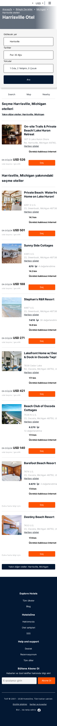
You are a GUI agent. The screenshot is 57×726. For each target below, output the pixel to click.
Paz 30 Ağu (16, 55)
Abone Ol (46, 680)
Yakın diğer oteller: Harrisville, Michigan (23, 114)
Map (29, 94)
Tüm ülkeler (28, 600)
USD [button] (38, 3)
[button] (29, 3)
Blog (28, 606)
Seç (42, 162)
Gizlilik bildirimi (20, 704)
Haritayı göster (31, 146)
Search (11, 94)
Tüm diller (28, 660)
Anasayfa (7, 9)
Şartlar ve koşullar (38, 704)
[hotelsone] (13, 3)
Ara (28, 79)
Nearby (46, 94)
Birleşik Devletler (24, 9)
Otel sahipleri (28, 627)
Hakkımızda (28, 621)
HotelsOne (28, 699)
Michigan (41, 9)
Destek (28, 648)
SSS (28, 633)
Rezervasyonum (28, 654)
